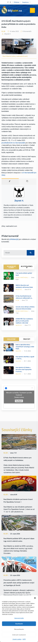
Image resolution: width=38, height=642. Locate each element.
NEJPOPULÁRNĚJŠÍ (27, 267)
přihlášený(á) (14, 239)
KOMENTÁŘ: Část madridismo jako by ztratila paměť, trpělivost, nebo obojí (24, 321)
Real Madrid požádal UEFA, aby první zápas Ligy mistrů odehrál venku (19, 539)
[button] (35, 598)
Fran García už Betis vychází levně (24, 274)
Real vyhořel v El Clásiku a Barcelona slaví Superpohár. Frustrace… (24, 369)
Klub (3, 31)
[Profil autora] (10, 181)
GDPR (24, 639)
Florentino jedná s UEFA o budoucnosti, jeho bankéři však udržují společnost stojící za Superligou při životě (19, 582)
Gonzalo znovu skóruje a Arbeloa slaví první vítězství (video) (25, 308)
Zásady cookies (16, 639)
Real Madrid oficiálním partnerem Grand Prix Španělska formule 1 (18, 500)
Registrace (25, 2)
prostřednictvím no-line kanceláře (13, 143)
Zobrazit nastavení (19, 635)
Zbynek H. (7, 34)
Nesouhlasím (19, 629)
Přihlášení (16, 2)
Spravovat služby (19, 618)
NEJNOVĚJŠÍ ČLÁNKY (11, 267)
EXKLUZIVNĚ (11, 339)
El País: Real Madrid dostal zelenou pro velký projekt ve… (24, 297)
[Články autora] (27, 181)
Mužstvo (19, 289)
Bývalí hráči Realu (22, 277)
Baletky (18, 351)
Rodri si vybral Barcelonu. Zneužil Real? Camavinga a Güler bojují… (25, 347)
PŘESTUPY (26, 339)
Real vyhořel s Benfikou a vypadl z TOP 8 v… (25, 358)
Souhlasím (19, 624)
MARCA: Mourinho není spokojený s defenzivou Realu (24, 286)
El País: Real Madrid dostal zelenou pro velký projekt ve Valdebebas (18, 458)
